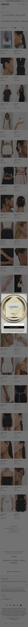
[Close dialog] (25, 295)
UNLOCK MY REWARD (14, 327)
